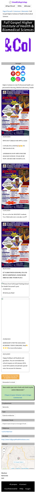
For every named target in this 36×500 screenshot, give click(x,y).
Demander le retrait (9, 382)
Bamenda (25, 11)
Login (28, 489)
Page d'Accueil (11, 6)
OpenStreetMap (24, 468)
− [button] (4, 451)
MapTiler (18, 468)
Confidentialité (11, 489)
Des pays (27, 6)
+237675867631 (6, 432)
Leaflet (12, 468)
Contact (23, 484)
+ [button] (4, 449)
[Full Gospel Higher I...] (18, 458)
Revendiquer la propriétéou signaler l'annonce (10, 377)
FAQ (21, 489)
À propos (13, 484)
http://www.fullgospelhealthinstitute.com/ (15, 439)
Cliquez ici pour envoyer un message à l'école (14, 423)
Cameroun (16, 11)
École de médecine (8, 415)
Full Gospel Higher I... (19, 462)
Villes (20, 6)
